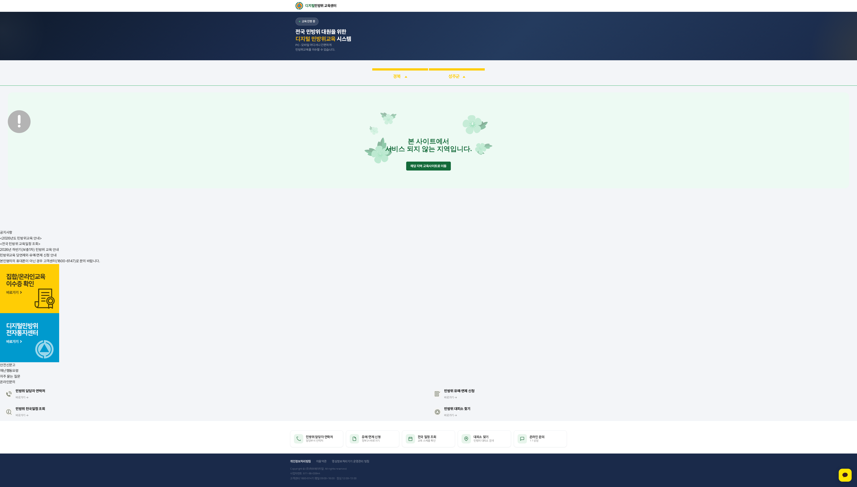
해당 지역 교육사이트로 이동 (428, 166)
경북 (397, 76)
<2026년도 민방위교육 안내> (21, 238)
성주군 (454, 76)
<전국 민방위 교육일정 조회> (20, 244)
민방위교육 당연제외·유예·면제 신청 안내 (28, 255)
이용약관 (321, 461)
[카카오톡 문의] (845, 475)
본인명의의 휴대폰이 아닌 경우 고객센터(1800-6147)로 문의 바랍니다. (50, 261)
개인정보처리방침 (300, 461)
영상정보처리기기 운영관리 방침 (350, 461)
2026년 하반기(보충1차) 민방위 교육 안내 (29, 250)
